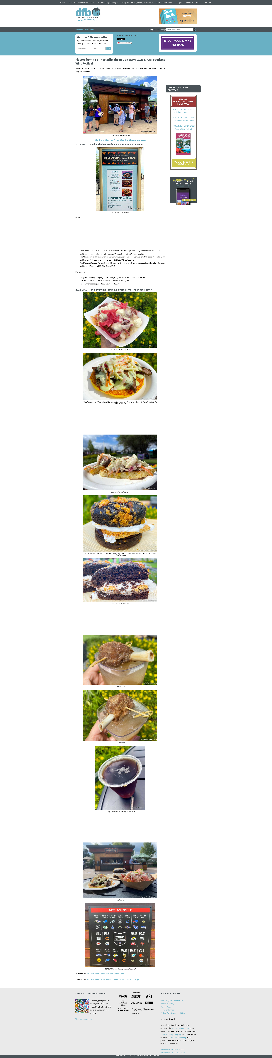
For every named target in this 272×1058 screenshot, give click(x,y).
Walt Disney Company (180, 1028)
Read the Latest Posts (84, 29)
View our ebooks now (83, 1019)
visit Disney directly (178, 1037)
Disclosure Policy (167, 1004)
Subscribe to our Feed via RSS (172, 1049)
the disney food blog (83, 8)
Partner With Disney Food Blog (172, 1013)
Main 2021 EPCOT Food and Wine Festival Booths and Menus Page (113, 979)
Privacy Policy (165, 1007)
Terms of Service (167, 1010)
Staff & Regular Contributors (171, 1000)
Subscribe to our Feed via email (172, 1053)
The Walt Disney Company (170, 1034)
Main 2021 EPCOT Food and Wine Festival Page (105, 973)
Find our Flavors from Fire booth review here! (120, 140)
